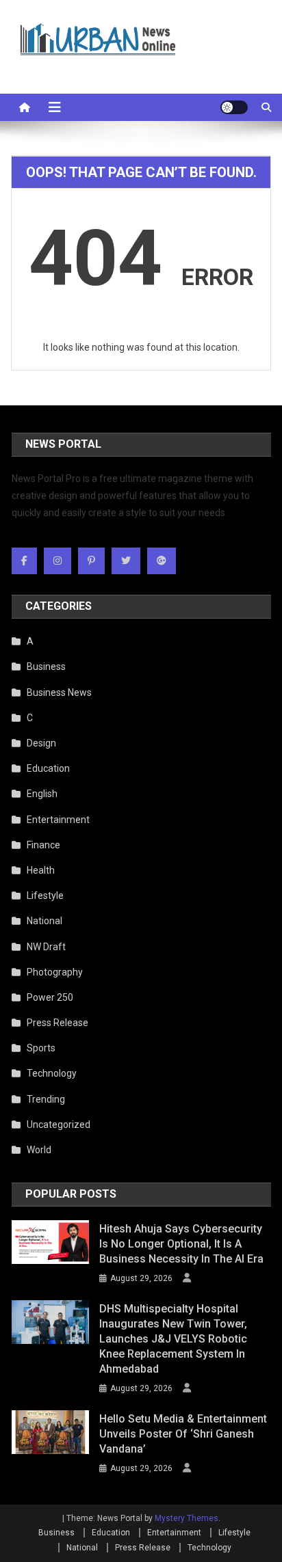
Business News (59, 692)
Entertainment (58, 819)
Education (48, 768)
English (42, 793)
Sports (41, 1047)
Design (41, 743)
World (39, 1149)
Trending (46, 1099)
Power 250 (50, 997)
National (44, 920)
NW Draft (46, 946)
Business (46, 666)
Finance (43, 844)
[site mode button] (234, 107)
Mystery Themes (186, 1518)
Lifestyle (45, 895)
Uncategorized (58, 1124)
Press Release (57, 1022)
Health (41, 870)
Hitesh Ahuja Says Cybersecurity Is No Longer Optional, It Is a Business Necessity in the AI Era (181, 1243)
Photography (55, 972)
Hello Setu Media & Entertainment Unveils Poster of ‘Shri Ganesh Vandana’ (183, 1433)
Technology (52, 1073)
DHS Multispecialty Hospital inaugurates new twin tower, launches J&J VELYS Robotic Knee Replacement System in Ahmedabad (173, 1338)
